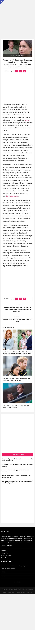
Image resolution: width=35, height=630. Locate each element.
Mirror (27, 120)
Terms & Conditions (6, 555)
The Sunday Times (11, 196)
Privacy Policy (4, 553)
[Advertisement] (17, 17)
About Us (3, 550)
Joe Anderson (13, 67)
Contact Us (4, 558)
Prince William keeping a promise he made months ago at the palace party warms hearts (17, 309)
